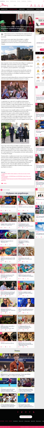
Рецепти (31, 6)
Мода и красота (30, 9)
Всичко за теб (4, 9)
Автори (6, 421)
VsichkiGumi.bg (23, 1)
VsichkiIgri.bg (29, 1)
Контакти (10, 421)
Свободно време (13, 9)
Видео (42, 6)
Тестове (38, 6)
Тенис (17, 350)
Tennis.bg (18, 1)
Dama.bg (7, 1)
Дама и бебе (22, 9)
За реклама (2, 421)
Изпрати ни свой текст (26, 416)
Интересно (14, 11)
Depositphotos (15, 421)
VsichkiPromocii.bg (13, 1)
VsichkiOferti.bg (2, 1)
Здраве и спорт (39, 9)
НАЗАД (4, 183)
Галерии (35, 6)
